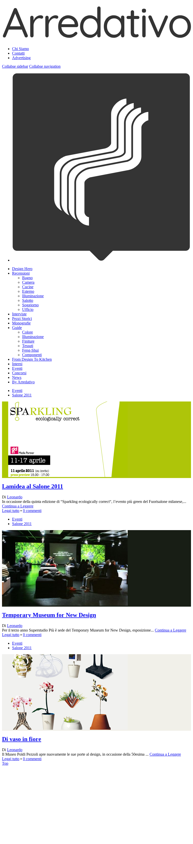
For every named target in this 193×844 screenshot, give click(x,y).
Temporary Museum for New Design (49, 615)
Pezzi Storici (22, 318)
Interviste (19, 314)
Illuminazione (33, 296)
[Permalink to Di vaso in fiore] (65, 785)
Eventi (17, 368)
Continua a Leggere (17, 506)
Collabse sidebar (15, 66)
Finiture (28, 341)
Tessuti (27, 346)
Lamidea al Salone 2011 (32, 486)
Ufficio (27, 309)
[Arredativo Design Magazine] (96, 36)
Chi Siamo (20, 49)
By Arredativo (23, 382)
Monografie (21, 323)
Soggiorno (30, 305)
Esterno (28, 291)
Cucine (27, 287)
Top (5, 763)
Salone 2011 (22, 395)
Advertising (21, 58)
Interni (17, 364)
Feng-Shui (30, 350)
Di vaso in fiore (21, 739)
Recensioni (21, 273)
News (16, 377)
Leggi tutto (10, 510)
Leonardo (14, 497)
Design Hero (22, 269)
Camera (28, 282)
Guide (17, 327)
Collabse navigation (45, 66)
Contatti (18, 53)
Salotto (27, 300)
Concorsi (19, 373)
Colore (27, 332)
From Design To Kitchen (32, 359)
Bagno (27, 278)
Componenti (32, 355)
